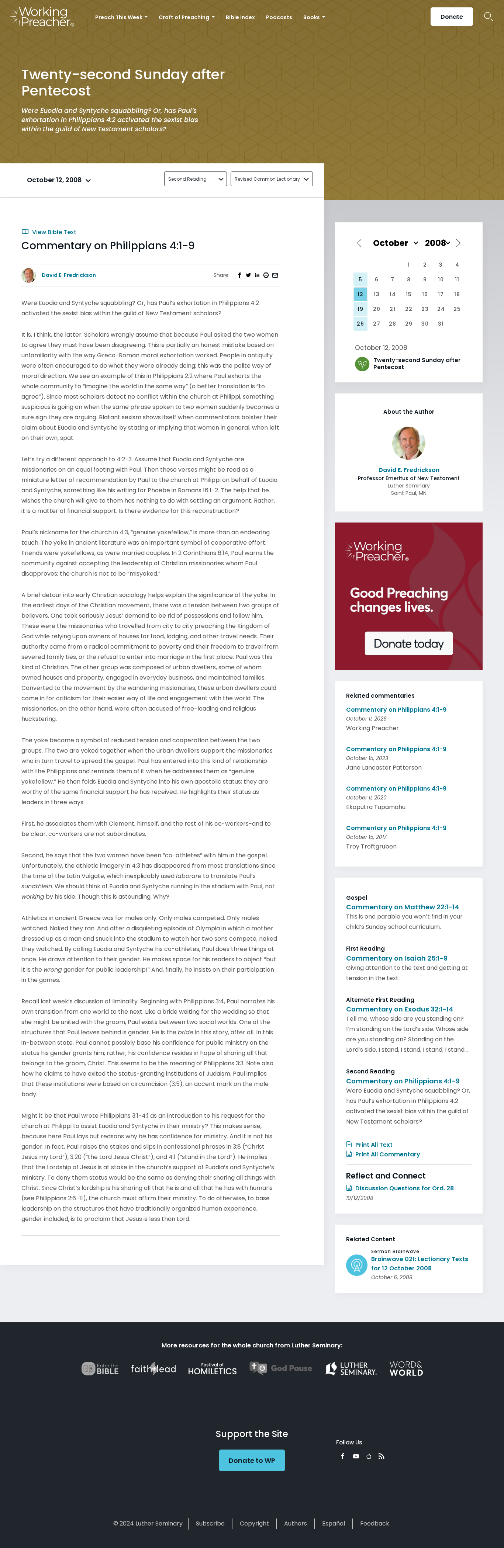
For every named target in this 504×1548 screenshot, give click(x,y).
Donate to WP (252, 1460)
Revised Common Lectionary (267, 179)
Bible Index (240, 17)
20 (376, 309)
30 (425, 323)
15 (409, 294)
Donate (452, 17)
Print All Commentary (387, 1154)
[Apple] (369, 1456)
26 (360, 323)
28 (392, 323)
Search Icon (488, 16)
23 (425, 309)
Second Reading (187, 179)
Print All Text (373, 1145)
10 (441, 279)
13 (377, 294)
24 (441, 309)
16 (425, 294)
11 (457, 279)
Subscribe (210, 1523)
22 (408, 309)
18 (457, 294)
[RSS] (381, 1456)
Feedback (374, 1523)
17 (441, 294)
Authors (295, 1523)
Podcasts (279, 17)
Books (312, 17)
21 (393, 309)
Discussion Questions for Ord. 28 (404, 1188)
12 (360, 294)
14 (393, 294)
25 (457, 309)
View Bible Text (53, 232)
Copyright (254, 1523)
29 (408, 323)
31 (441, 323)
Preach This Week (119, 17)
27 (376, 323)
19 (360, 309)
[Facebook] (342, 1456)
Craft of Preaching (184, 17)
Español (333, 1523)
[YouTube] (356, 1456)
